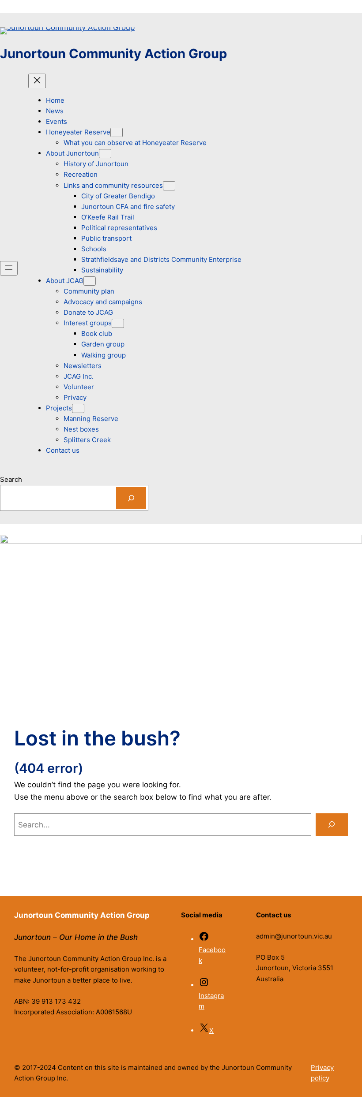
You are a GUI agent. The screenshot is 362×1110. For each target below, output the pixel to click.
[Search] (131, 497)
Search (11, 479)
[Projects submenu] (78, 408)
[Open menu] (9, 268)
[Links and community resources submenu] (169, 185)
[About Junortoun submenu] (105, 153)
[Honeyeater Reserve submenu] (116, 132)
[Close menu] (37, 81)
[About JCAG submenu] (89, 281)
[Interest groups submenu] (118, 323)
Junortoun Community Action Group (113, 53)
